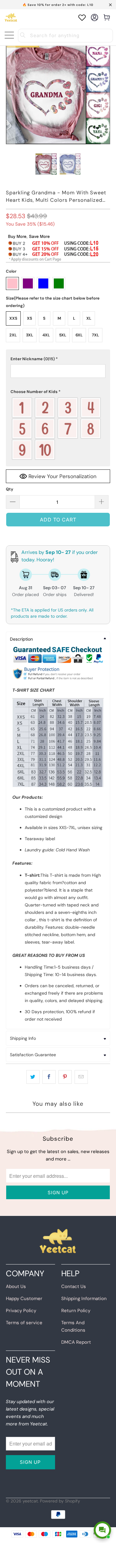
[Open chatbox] (102, 1530)
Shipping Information (84, 1298)
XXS (13, 318)
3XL (29, 335)
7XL (95, 335)
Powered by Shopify (60, 1501)
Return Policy (75, 1310)
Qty (9, 489)
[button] (58, 359)
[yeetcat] (11, 17)
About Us (16, 1286)
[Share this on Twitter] (33, 1077)
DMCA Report (76, 1342)
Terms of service (24, 1323)
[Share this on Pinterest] (65, 1077)
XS (29, 318)
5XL (62, 335)
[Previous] (10, 92)
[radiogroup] (58, 428)
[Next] (105, 92)
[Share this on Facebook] (49, 1077)
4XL (46, 335)
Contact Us (73, 1286)
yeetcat (30, 1501)
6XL (79, 335)
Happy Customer (24, 1298)
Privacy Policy (21, 1310)
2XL (13, 335)
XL (88, 318)
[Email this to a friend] (81, 1077)
